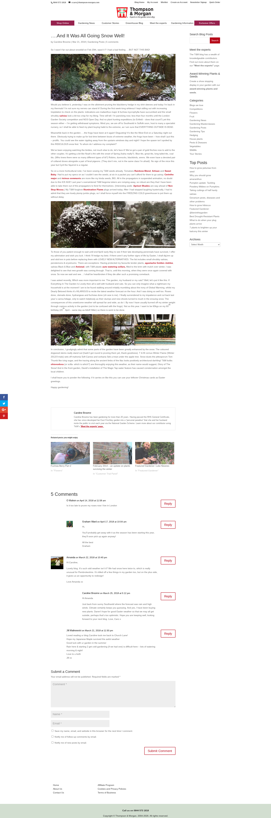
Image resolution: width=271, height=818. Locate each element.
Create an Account (179, 2)
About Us (57, 789)
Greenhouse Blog (134, 23)
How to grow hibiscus (200, 205)
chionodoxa (57, 364)
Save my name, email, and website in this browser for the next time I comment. (94, 731)
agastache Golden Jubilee (159, 263)
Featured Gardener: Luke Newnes (152, 466)
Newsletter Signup (198, 2)
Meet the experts (158, 23)
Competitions (196, 109)
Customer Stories (110, 23)
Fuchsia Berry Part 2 (61, 466)
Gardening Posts (96, 42)
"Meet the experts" (204, 65)
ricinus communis (71, 178)
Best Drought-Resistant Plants (204, 216)
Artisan (156, 171)
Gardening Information (182, 23)
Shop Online (63, 23)
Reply (168, 503)
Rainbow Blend (142, 171)
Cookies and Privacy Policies (112, 789)
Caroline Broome (62, 42)
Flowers (193, 112)
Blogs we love (196, 105)
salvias (63, 115)
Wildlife (193, 150)
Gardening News (86, 23)
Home (56, 785)
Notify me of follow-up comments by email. (76, 737)
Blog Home (139, 2)
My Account (152, 2)
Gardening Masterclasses (202, 124)
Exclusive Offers (207, 23)
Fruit (192, 116)
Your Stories (196, 154)
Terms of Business (107, 792)
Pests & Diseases (198, 142)
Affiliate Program (106, 785)
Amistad (80, 266)
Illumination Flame (93, 189)
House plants (196, 139)
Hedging (194, 135)
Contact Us (58, 792)
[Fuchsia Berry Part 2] (70, 453)
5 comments (112, 42)
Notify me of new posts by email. (71, 742)
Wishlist (164, 2)
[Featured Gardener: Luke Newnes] (154, 453)
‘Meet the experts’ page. (92, 426)
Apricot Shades (141, 186)
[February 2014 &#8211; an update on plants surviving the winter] (112, 453)
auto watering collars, (114, 266)
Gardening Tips (197, 131)
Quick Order (214, 2)
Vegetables (195, 146)
